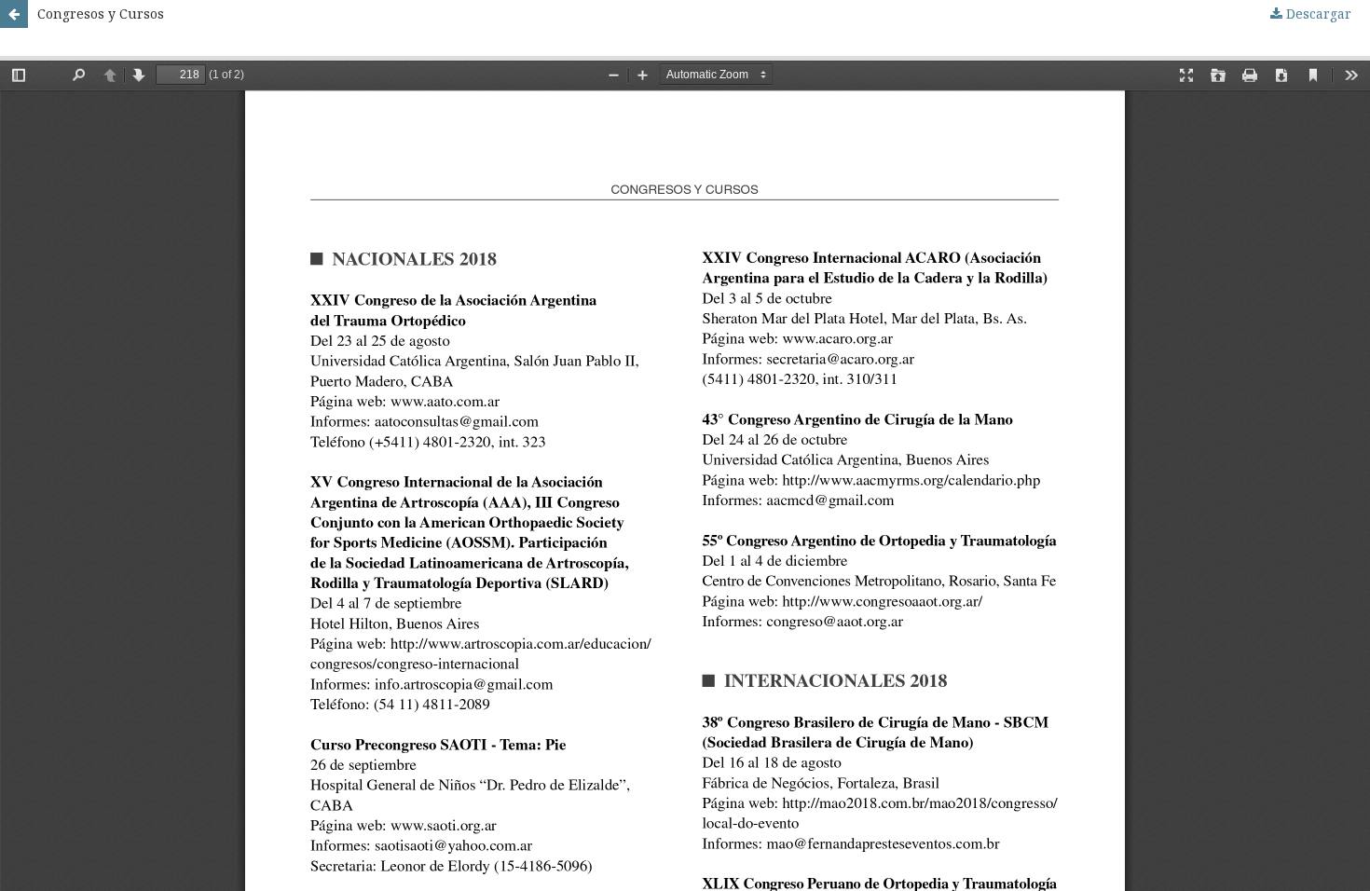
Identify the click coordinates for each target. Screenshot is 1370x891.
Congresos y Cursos (100, 13)
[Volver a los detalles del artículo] (14, 14)
